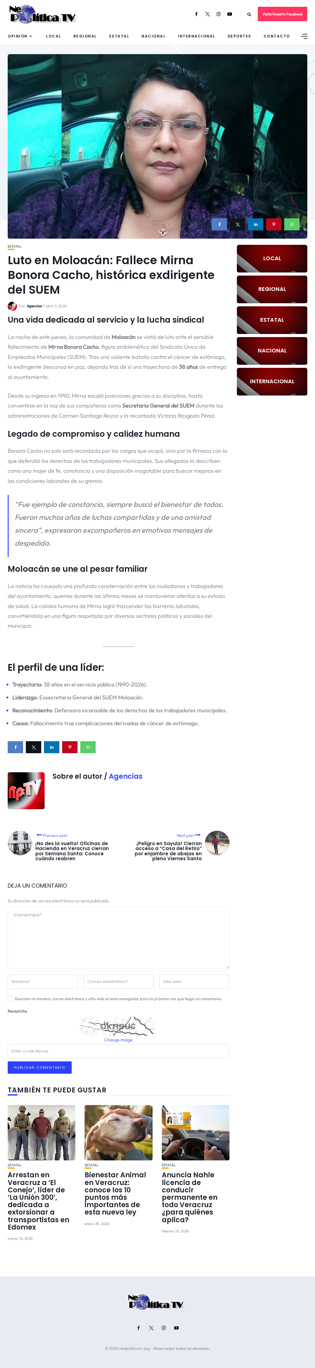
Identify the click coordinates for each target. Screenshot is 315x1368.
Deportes (239, 36)
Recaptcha (17, 1010)
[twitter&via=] (237, 224)
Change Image (118, 1040)
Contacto (277, 36)
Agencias (34, 306)
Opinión (18, 36)
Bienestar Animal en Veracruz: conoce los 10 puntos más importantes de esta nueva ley (115, 1193)
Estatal (119, 36)
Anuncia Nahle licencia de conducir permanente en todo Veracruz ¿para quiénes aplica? (189, 1197)
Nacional (153, 36)
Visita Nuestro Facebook (282, 14)
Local (53, 36)
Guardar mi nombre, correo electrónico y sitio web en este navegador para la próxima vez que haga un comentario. (118, 998)
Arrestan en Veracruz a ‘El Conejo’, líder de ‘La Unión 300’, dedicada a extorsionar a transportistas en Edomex (38, 1201)
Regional (85, 36)
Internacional (196, 36)
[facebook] (219, 224)
